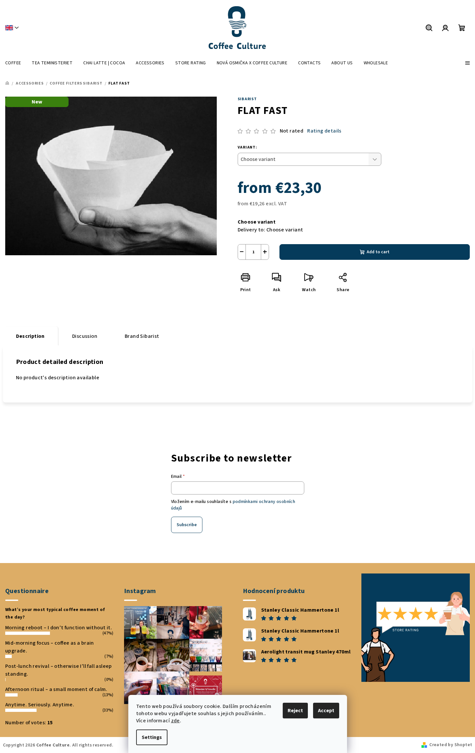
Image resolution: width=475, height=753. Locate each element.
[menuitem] (13, 63)
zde (175, 720)
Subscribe (187, 525)
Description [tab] (30, 336)
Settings (152, 737)
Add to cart (378, 252)
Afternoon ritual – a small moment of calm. (56, 689)
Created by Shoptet (450, 745)
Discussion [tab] (84, 336)
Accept (326, 710)
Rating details (324, 130)
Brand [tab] (142, 336)
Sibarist (247, 99)
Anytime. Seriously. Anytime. (39, 704)
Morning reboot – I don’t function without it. (58, 627)
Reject (295, 710)
